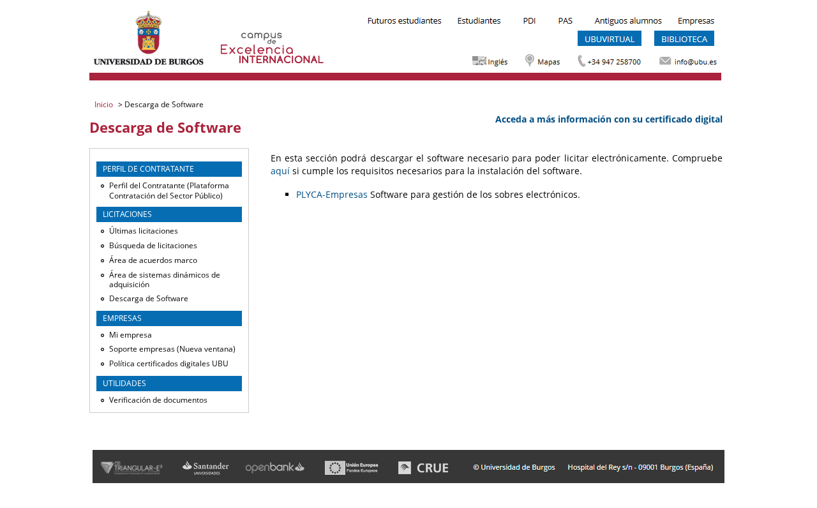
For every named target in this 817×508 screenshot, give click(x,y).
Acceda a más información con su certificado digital (609, 119)
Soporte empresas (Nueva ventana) (172, 348)
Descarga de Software (148, 298)
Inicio (104, 104)
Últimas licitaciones (143, 230)
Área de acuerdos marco (153, 260)
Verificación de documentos (158, 399)
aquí (280, 171)
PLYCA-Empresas (332, 194)
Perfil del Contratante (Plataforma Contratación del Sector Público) (169, 190)
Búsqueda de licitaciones (153, 245)
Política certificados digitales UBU (169, 363)
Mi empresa (130, 334)
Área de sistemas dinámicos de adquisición (164, 279)
